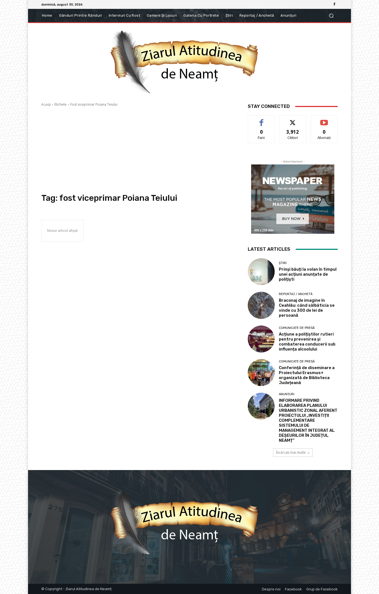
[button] (331, 15)
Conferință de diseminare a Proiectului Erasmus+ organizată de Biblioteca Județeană (307, 375)
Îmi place (261, 120)
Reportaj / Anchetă (295, 294)
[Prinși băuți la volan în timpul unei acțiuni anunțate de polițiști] (261, 271)
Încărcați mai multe (291, 452)
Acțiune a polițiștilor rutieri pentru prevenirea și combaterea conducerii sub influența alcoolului (307, 342)
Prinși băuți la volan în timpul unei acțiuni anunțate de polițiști (308, 274)
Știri (283, 263)
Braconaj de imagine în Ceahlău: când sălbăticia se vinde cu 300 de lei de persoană (307, 308)
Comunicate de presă (297, 327)
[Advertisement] (137, 150)
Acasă (46, 104)
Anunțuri (286, 394)
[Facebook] (334, 4)
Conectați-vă (292, 120)
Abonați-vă (324, 120)
